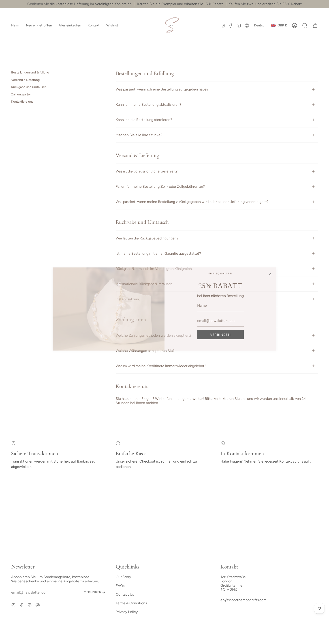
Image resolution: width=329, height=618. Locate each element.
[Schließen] (269, 274)
